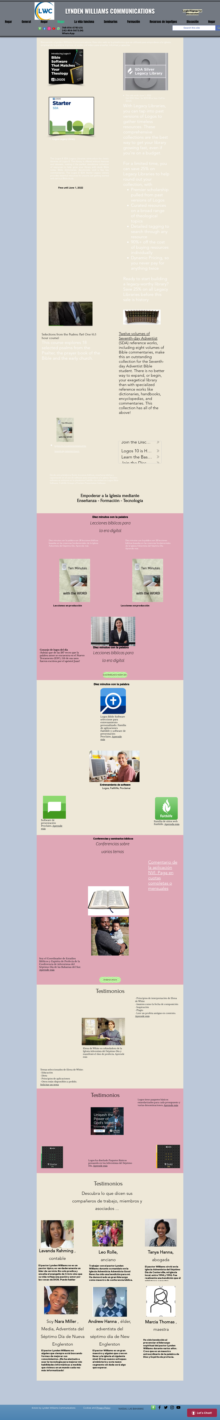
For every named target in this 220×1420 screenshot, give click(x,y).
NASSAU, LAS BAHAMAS (131, 1408)
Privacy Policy (103, 1408)
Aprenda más (171, 824)
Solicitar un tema (49, 1084)
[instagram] (49, 28)
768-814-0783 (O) (72, 27)
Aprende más (82, 545)
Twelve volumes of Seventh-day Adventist (138, 336)
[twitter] (165, 1407)
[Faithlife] (153, 1407)
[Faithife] (39, 28)
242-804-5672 (70, 30)
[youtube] (53, 28)
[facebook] (44, 28)
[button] (84, 22)
